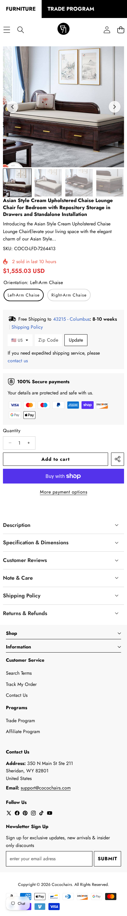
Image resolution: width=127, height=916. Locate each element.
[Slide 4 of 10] (110, 182)
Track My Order (21, 684)
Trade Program (20, 720)
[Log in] (106, 29)
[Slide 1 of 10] (17, 182)
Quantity (11, 430)
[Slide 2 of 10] (48, 182)
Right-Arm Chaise (69, 295)
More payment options (63, 492)
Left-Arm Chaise (24, 295)
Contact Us (16, 695)
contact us (18, 360)
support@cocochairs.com (46, 787)
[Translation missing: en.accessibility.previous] (12, 107)
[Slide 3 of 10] (79, 182)
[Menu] (6, 29)
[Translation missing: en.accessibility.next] (115, 107)
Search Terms (19, 673)
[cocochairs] (63, 29)
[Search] (20, 29)
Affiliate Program (23, 731)
